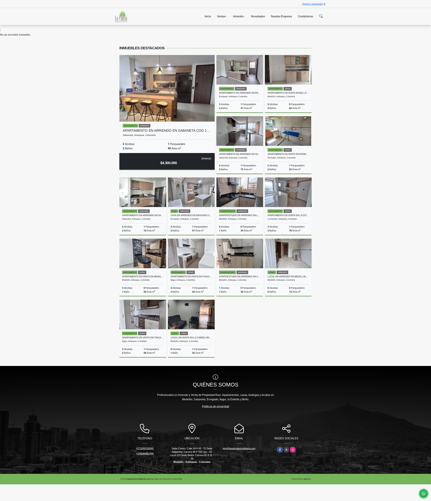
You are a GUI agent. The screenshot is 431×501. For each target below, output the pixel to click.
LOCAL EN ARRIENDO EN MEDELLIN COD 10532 (288, 276)
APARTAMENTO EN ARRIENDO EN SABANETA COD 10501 (239, 154)
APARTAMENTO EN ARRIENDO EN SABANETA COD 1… (166, 130)
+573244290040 (145, 448)
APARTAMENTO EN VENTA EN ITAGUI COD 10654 (191, 276)
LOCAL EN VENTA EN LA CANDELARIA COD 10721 (191, 337)
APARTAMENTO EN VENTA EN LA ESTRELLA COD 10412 (288, 215)
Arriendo (238, 16)
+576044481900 (145, 453)
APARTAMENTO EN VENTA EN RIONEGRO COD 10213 (288, 154)
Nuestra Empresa (281, 16)
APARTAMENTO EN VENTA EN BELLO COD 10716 (288, 92)
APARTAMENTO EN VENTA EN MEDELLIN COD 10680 (142, 276)
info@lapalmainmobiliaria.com (239, 448)
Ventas (221, 16)
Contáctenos (305, 16)
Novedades (258, 16)
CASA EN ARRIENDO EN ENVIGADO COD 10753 (191, 215)
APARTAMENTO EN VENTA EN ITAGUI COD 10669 (142, 337)
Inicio (208, 16)
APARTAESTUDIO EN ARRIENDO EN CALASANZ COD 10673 (239, 276)
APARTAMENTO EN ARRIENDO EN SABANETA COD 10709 (142, 215)
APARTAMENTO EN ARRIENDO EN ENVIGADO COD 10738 (239, 92)
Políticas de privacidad (215, 406)
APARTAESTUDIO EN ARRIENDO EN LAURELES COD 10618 (239, 215)
